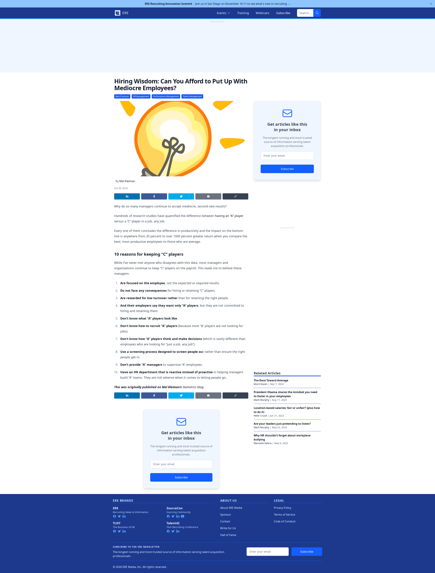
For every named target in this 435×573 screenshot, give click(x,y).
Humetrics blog (193, 387)
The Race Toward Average (271, 380)
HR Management (141, 96)
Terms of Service (284, 514)
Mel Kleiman (127, 181)
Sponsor (225, 514)
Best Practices (122, 96)
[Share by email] (208, 196)
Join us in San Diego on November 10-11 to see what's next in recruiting (217, 4)
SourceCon (175, 508)
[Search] (317, 13)
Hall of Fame (228, 535)
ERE (115, 508)
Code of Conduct (284, 521)
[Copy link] (235, 196)
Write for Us (228, 528)
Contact (225, 521)
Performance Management (166, 96)
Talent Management (192, 96)
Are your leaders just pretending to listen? (282, 424)
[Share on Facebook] (154, 196)
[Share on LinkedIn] (127, 196)
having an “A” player (229, 216)
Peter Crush (260, 415)
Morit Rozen (260, 384)
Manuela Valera (263, 443)
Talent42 (173, 523)
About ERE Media (231, 508)
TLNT (116, 523)
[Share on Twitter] (181, 196)
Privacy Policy (282, 508)
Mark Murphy (261, 399)
